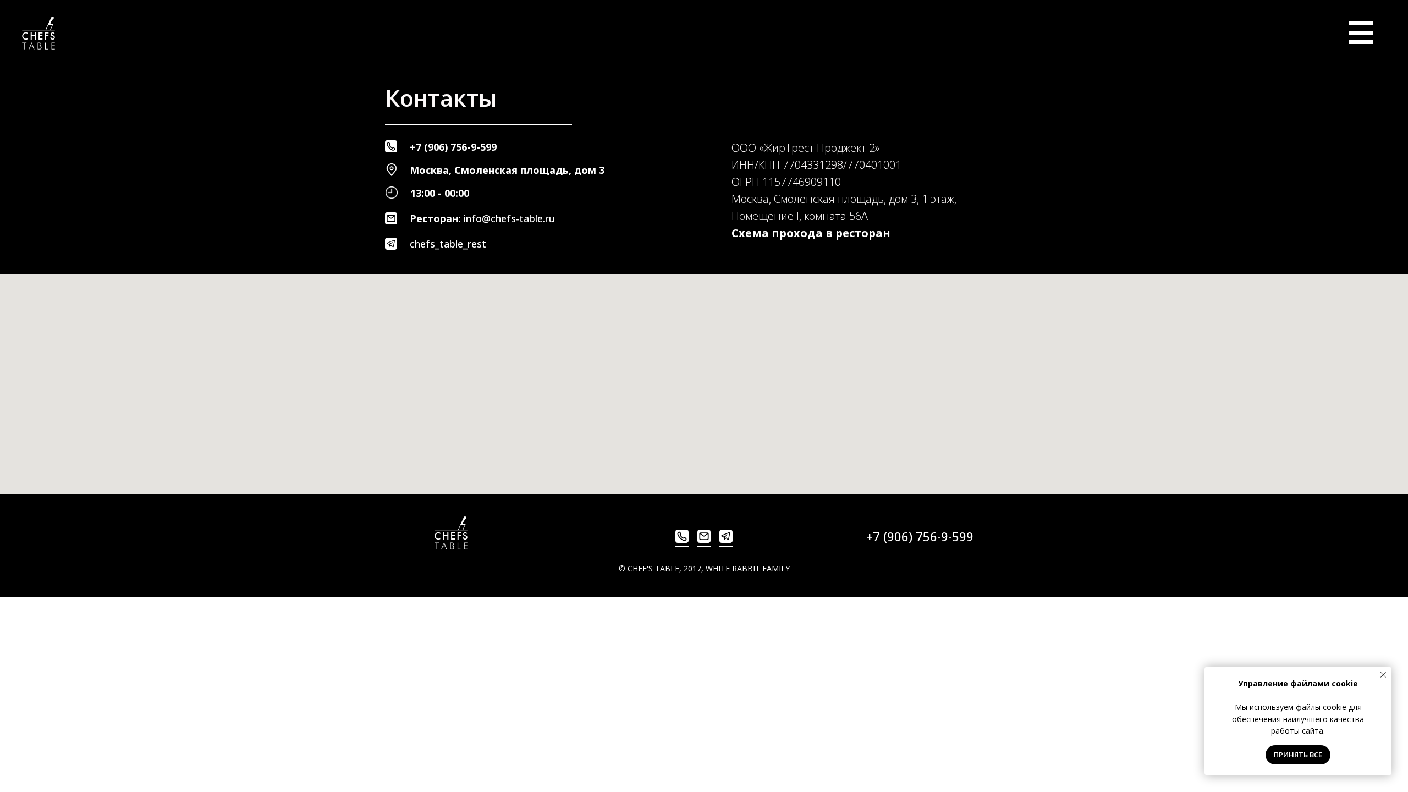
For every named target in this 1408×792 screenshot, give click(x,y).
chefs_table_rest (448, 243)
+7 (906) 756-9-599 (453, 146)
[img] (1361, 33)
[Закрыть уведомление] (1383, 674)
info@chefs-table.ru (509, 218)
